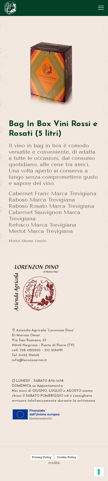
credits (54, 463)
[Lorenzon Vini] (10, 7)
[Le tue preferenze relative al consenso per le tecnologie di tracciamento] (99, 472)
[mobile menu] (100, 7)
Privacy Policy (41, 457)
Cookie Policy (66, 457)
